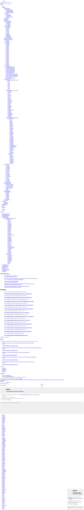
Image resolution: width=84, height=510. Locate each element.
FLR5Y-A (11, 131)
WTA (9, 89)
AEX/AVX (10, 101)
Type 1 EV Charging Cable (10, 69)
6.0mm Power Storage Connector (35, 379)
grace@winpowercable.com (9, 376)
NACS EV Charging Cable (10, 78)
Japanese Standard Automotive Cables (12, 90)
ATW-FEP (9, 102)
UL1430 (7, 58)
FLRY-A (11, 124)
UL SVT (7, 169)
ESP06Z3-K (8, 35)
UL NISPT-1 (8, 167)
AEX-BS (9, 112)
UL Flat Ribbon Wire (7, 191)
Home (3, 6)
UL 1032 (7, 33)
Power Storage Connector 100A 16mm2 (46, 379)
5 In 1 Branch (8, 24)
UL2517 (7, 193)
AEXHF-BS (10, 113)
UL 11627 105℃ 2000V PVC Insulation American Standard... (13, 279)
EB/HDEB (10, 110)
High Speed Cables (7, 199)
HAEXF (9, 107)
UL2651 (7, 41)
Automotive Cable (7, 79)
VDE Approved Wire (7, 182)
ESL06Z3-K (8, 34)
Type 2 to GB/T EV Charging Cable (11, 75)
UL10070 (7, 43)
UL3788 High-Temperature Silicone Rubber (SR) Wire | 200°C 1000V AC (19, 316)
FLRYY (11, 155)
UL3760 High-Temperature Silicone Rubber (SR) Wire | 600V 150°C (18, 331)
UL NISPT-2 (8, 168)
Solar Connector (6, 20)
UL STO (7, 178)
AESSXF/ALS (10, 114)
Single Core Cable (11, 118)
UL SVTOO (8, 171)
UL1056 (7, 46)
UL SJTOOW (8, 176)
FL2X (11, 127)
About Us (3, 201)
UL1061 (7, 50)
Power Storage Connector (25, 379)
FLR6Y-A (11, 133)
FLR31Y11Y (12, 161)
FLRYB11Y (10, 260)
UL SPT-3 (7, 166)
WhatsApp (8, 382)
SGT (9, 86)
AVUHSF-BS (10, 100)
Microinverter (6, 18)
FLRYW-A (12, 126)
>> (5, 337)
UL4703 (7, 17)
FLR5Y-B (11, 132)
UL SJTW (7, 174)
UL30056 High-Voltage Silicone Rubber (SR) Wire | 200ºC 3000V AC (18, 297)
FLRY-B (11, 125)
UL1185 (7, 48)
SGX (9, 88)
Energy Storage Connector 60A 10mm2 (15, 379)
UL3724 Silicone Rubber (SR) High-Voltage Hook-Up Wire (16, 335)
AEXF (9, 103)
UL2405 (7, 196)
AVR (7, 189)
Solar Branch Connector (8, 21)
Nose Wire (6, 200)
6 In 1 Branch (8, 25)
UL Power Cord (6, 164)
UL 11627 (7, 29)
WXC (9, 87)
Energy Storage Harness (8, 38)
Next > (4, 337)
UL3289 (7, 60)
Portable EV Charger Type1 (10, 67)
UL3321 (7, 54)
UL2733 (7, 198)
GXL (9, 83)
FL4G (11, 130)
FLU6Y (11, 135)
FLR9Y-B (11, 138)
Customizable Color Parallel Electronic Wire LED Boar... (13, 284)
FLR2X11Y (12, 159)
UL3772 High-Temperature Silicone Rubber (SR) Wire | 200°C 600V (18, 327)
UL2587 (7, 64)
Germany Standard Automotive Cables (12, 117)
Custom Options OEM (9, 12)
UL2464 (7, 192)
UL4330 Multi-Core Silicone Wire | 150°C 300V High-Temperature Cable (18, 301)
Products (3, 7)
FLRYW (9, 228)
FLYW (11, 121)
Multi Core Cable (11, 153)
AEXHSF (9, 94)
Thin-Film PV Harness (9, 11)
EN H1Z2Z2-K (8, 15)
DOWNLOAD (4, 204)
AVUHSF (9, 97)
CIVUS (9, 99)
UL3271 (7, 51)
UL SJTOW (8, 175)
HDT (9, 85)
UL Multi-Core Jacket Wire (8, 39)
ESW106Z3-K (8, 36)
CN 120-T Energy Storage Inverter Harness (11, 282)
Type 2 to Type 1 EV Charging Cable (12, 76)
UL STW (7, 179)
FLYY (11, 120)
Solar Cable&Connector (6, 213)
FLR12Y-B (12, 141)
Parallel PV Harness (9, 9)
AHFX (9, 104)
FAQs (3, 206)
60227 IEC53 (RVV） (9, 186)
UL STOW (8, 180)
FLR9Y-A (11, 137)
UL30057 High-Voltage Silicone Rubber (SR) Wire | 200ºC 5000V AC (18, 293)
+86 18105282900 (8, 375)
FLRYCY (11, 163)
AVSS (9, 98)
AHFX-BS (10, 106)
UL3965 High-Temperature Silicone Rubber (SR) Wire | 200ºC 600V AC (18, 305)
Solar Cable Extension (9, 10)
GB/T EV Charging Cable (10, 72)
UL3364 (7, 61)
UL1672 (7, 62)
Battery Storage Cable (7, 26)
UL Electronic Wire (7, 42)
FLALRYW (12, 150)
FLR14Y (11, 143)
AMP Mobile (20, 378)
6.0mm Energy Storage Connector (58, 379)
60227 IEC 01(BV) (9, 188)
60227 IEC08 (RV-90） (10, 185)
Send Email (2, 381)
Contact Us (4, 207)
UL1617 (7, 57)
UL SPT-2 (7, 165)
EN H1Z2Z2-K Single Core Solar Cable (10, 276)
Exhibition (5, 202)
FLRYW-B (10, 240)
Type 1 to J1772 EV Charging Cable (12, 73)
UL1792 (7, 65)
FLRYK (11, 123)
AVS (9, 96)
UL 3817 (7, 32)
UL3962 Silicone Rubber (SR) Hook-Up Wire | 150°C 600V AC (17, 312)
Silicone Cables (6, 8)
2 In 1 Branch (8, 22)
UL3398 (7, 56)
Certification (6, 203)
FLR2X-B (11, 152)
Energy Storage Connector (4, 379)
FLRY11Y (11, 162)
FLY (11, 119)
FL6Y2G (11, 160)
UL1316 (7, 55)
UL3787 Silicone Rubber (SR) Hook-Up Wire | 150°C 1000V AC (17, 320)
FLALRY (11, 149)
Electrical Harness (7, 190)
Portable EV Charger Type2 (10, 68)
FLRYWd (11, 128)
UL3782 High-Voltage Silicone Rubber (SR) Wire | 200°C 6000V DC (18, 323)
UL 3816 (7, 31)
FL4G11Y (11, 158)
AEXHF (9, 91)
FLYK (9, 244)
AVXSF (9, 95)
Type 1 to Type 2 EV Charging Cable (12, 74)
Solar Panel (6, 19)
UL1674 (7, 47)
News (3, 205)
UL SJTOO (8, 173)
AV (8, 93)
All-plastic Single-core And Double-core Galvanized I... (12, 287)
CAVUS (9, 111)
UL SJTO (7, 172)
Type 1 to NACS (8, 77)
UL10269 (7, 27)
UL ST (7, 177)
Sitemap (16, 378)
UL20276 (7, 194)
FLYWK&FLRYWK (13, 145)
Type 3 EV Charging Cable (10, 71)
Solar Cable (6, 13)
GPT (9, 81)
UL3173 (7, 63)
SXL (9, 84)
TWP (9, 80)
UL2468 (7, 40)
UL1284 (7, 49)
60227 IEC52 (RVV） (9, 187)
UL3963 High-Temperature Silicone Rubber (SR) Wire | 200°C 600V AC (18, 308)
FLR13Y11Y (12, 156)
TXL (9, 82)
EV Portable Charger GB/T (10, 66)
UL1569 (7, 52)
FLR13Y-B (12, 142)
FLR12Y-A (12, 140)
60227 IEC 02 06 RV (9, 184)
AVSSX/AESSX (10, 109)
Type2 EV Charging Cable (10, 70)
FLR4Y (9, 253)
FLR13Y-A (12, 139)
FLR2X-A (11, 151)
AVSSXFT (10, 92)
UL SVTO (8, 170)
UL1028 (7, 45)
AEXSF (9, 105)
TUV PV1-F (8, 14)
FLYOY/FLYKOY (13, 146)
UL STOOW (8, 181)
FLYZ (11, 157)
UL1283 (7, 53)
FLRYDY (11, 148)
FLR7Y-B (9, 224)
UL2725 (7, 197)
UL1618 (7, 59)
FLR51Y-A (12, 144)
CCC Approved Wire (7, 183)
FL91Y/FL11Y (12, 147)
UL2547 (7, 195)
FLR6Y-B (11, 134)
